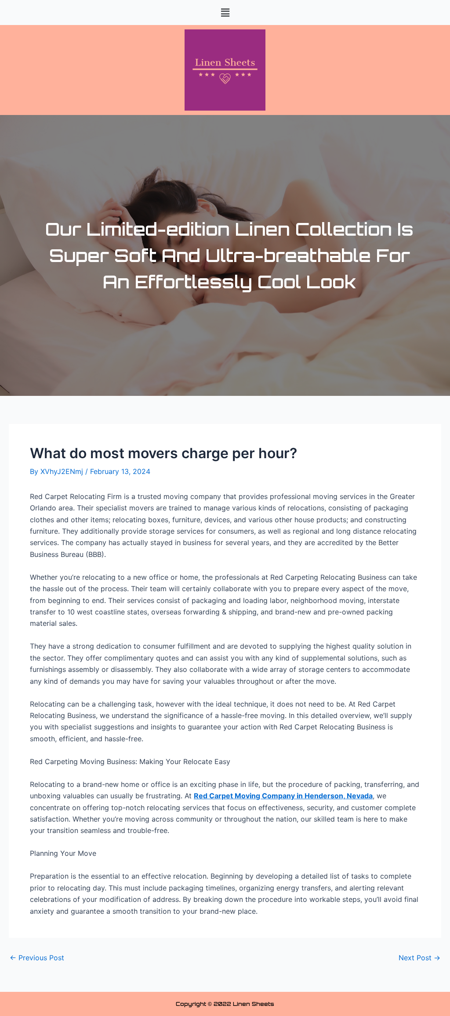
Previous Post (37, 957)
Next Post (419, 957)
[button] (225, 12)
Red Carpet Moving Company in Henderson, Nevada (283, 795)
